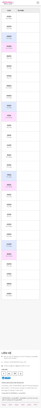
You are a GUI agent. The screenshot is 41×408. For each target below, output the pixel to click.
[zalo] (9, 373)
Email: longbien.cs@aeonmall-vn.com (17, 366)
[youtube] (21, 373)
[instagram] (15, 373)
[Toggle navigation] (37, 2)
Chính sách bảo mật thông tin (12, 382)
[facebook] (3, 373)
